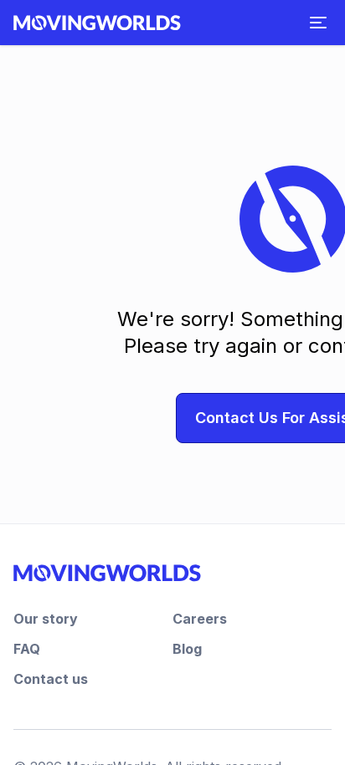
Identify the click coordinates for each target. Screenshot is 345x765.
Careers (199, 618)
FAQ (26, 648)
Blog (187, 648)
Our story (45, 618)
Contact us (50, 679)
